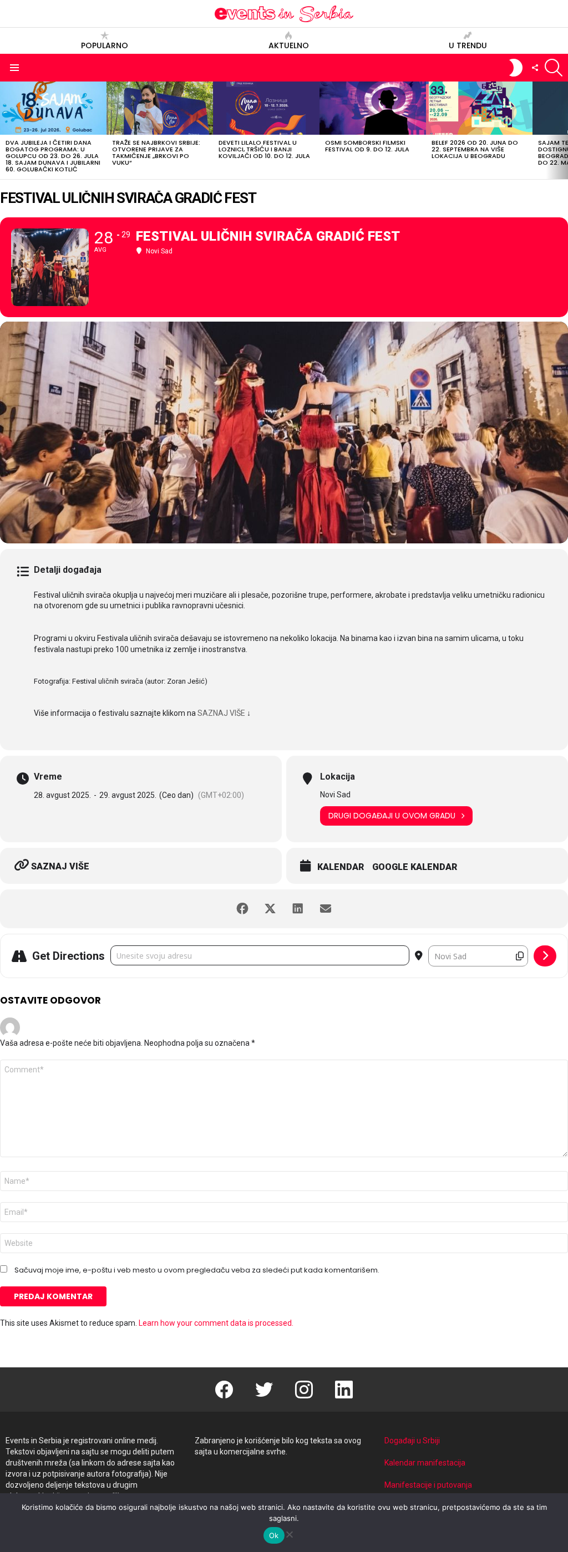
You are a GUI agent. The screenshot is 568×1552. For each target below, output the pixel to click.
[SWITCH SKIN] (516, 68)
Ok (274, 1535)
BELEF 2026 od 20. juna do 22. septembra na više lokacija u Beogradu (475, 149)
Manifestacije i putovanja (428, 1484)
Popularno (104, 45)
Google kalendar (414, 867)
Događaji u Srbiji (412, 1440)
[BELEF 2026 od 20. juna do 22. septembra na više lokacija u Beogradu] (479, 108)
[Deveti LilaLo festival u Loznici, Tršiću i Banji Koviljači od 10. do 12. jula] (266, 108)
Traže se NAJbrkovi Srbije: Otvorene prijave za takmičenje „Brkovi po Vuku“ (156, 152)
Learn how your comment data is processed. (216, 1323)
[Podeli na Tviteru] (270, 909)
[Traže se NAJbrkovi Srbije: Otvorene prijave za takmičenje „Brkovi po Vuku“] (159, 108)
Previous (5, 130)
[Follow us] (534, 68)
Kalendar (340, 867)
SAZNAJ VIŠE (221, 713)
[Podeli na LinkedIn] (298, 909)
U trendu (468, 45)
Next (562, 130)
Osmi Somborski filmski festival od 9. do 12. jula (367, 146)
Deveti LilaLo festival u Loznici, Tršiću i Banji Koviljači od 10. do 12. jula (264, 149)
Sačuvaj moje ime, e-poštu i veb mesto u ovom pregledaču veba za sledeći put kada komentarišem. (196, 1270)
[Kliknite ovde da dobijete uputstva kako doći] (545, 955)
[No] (289, 1533)
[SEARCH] (553, 68)
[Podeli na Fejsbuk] (242, 909)
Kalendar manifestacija (424, 1462)
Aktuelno (288, 45)
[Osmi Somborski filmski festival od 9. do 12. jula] (373, 108)
